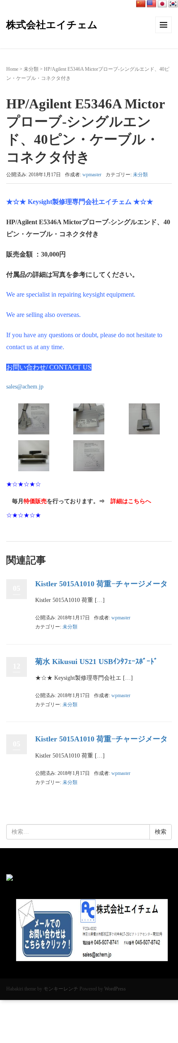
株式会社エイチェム (52, 24)
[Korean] (173, 4)
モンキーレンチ (60, 989)
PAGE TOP (165, 1005)
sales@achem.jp (24, 387)
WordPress (115, 989)
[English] (151, 4)
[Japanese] (162, 4)
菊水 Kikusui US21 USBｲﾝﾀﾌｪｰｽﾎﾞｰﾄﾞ (96, 661)
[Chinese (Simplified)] (141, 4)
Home (12, 69)
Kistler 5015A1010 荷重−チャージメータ (101, 584)
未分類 (31, 69)
